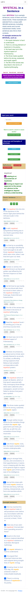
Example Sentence (14, 159)
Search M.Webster (8, 167)
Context (6, 223)
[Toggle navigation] (25, 2)
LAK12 (3, 2)
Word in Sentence (13, 82)
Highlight (12, 223)
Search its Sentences (14, 123)
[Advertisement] (14, 99)
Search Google (17, 165)
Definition (14, 149)
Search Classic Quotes (14, 135)
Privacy (20, 591)
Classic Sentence (14, 154)
